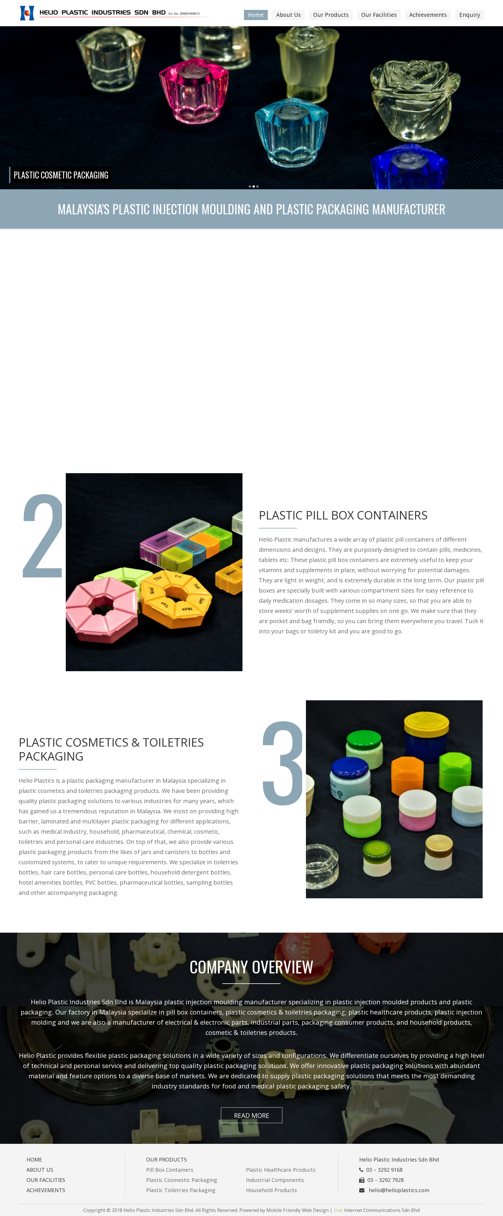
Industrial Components (275, 1179)
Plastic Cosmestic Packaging (181, 1179)
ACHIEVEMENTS (45, 1190)
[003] (257, 186)
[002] (253, 186)
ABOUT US (39, 1169)
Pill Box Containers (169, 1169)
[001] (250, 186)
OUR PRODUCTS (166, 1159)
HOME (34, 1159)
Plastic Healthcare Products (281, 1169)
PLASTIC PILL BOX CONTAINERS (343, 515)
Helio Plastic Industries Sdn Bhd (399, 1159)
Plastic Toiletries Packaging (180, 1190)
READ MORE (251, 1115)
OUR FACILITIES (45, 1179)
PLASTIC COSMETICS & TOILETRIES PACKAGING (111, 749)
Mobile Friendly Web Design (297, 1210)
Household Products (271, 1190)
